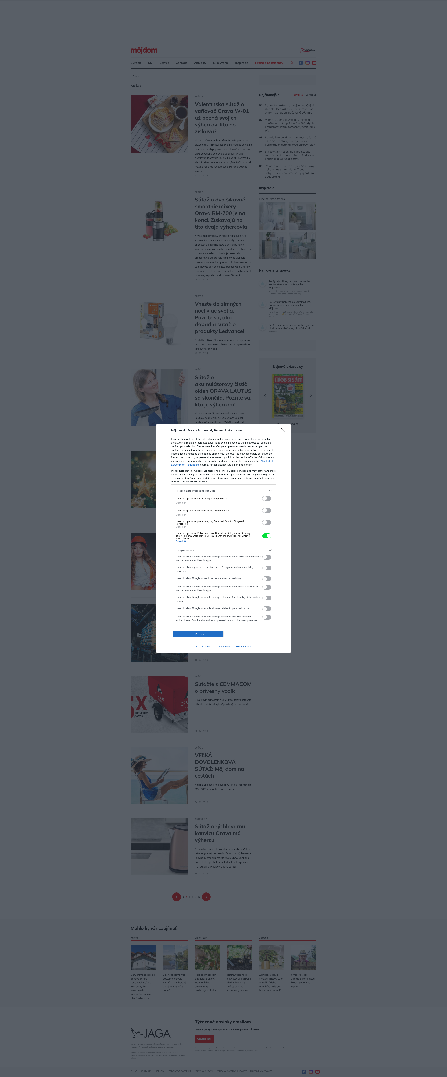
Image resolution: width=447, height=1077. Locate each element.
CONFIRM (198, 634)
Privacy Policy (243, 646)
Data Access (223, 646)
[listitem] (223, 491)
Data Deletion (203, 646)
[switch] (266, 498)
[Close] (284, 430)
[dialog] (223, 538)
